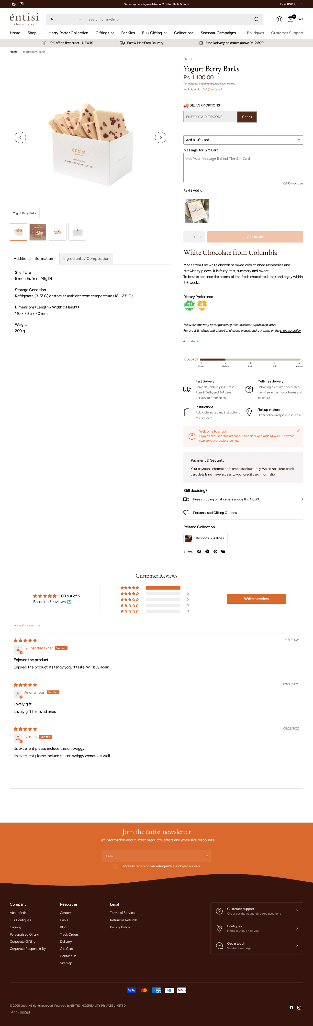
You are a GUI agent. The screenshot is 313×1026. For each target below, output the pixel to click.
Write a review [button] (256, 598)
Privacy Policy (120, 927)
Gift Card (66, 949)
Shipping (203, 83)
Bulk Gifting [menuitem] (152, 33)
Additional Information (33, 258)
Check (247, 117)
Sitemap (66, 963)
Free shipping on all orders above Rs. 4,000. (226, 499)
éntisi (187, 59)
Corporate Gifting (22, 942)
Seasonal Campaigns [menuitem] (218, 33)
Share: (188, 551)
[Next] (160, 137)
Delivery (66, 942)
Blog (63, 927)
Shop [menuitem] (32, 33)
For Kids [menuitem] (128, 33)
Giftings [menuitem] (102, 33)
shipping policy (290, 330)
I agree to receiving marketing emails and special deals (161, 866)
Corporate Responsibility (27, 949)
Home (14, 51)
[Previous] (20, 137)
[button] (130, 588)
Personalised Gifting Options (215, 513)
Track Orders (69, 934)
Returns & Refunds (124, 920)
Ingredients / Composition (86, 258)
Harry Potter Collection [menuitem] (68, 33)
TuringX (25, 1012)
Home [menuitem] (15, 33)
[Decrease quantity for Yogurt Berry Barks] (187, 237)
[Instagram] (21, 4)
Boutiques (255, 33)
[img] (25, 640)
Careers (66, 913)
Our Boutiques (20, 920)
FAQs (64, 920)
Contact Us (68, 956)
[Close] (298, 431)
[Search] (257, 19)
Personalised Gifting (24, 934)
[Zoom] (161, 66)
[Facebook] (14, 4)
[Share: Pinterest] (215, 551)
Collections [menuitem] (183, 33)
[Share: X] (207, 551)
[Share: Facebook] (199, 551)
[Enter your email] (207, 856)
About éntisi (18, 913)
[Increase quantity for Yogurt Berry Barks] (200, 237)
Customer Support (287, 33)
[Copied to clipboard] (223, 551)
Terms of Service (122, 913)
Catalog (15, 927)
